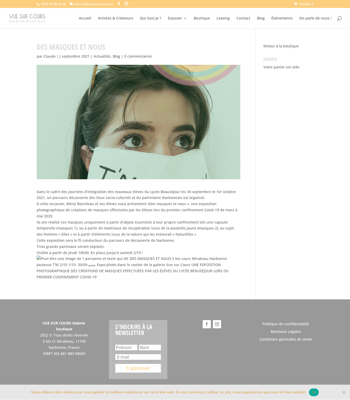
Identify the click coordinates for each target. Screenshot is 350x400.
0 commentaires (138, 56)
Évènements (282, 18)
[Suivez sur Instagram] (217, 324)
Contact (243, 18)
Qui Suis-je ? (150, 18)
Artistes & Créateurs (115, 18)
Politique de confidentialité (285, 324)
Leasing (223, 18)
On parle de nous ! (315, 18)
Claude (50, 56)
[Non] (343, 392)
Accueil (85, 18)
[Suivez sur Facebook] (207, 324)
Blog (261, 18)
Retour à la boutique (281, 46)
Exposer (175, 18)
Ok (314, 392)
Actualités (102, 56)
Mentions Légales (286, 332)
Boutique (202, 18)
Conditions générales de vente (286, 340)
